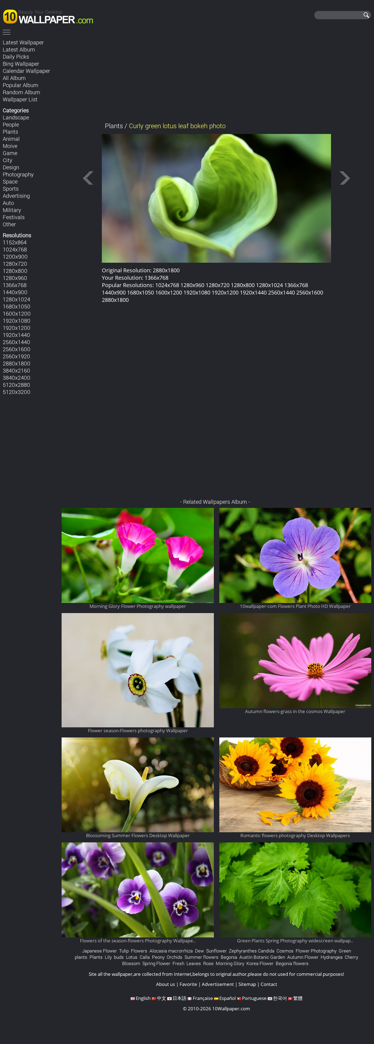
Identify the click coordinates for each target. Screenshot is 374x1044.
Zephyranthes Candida (251, 951)
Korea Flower (260, 963)
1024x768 (15, 249)
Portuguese (254, 998)
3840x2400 (16, 377)
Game (10, 152)
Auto (8, 202)
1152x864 (15, 242)
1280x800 (15, 270)
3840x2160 (16, 370)
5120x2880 (16, 384)
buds (119, 957)
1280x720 (15, 263)
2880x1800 (16, 363)
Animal (11, 138)
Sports (11, 188)
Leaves (193, 963)
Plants (10, 131)
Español (227, 998)
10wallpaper (51, 15)
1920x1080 (16, 320)
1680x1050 (16, 306)
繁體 (298, 998)
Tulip (124, 951)
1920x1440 (16, 334)
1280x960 (15, 277)
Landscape (16, 117)
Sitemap (247, 984)
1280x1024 (16, 299)
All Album (14, 77)
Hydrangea (332, 957)
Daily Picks (16, 56)
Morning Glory (230, 963)
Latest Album (19, 49)
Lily (108, 957)
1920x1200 (16, 327)
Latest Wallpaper (23, 42)
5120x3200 (16, 391)
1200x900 (15, 256)
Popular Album (20, 84)
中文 (161, 998)
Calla (145, 957)
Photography (18, 174)
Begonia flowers (292, 963)
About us (165, 984)
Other (9, 224)
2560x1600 (16, 349)
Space (10, 181)
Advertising (16, 195)
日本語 (179, 998)
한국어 (280, 998)
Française (203, 998)
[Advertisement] (217, 76)
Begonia (229, 957)
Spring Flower (156, 963)
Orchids (174, 957)
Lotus (131, 957)
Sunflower (216, 951)
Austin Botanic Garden (262, 957)
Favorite (188, 984)
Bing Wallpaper (21, 63)
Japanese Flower (99, 951)
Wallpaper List (20, 99)
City (7, 160)
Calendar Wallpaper (26, 70)
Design (11, 167)
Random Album (21, 92)
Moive (10, 145)
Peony (158, 957)
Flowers (139, 951)
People (11, 124)
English (143, 998)
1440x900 (15, 292)
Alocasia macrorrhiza (171, 951)
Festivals (14, 217)
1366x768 (15, 284)
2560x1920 (16, 356)
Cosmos (285, 951)
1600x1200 (17, 313)
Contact (269, 984)
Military (12, 209)
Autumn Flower (302, 957)
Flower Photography (316, 951)
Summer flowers (201, 957)
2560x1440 (16, 341)
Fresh (178, 963)
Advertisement (218, 984)
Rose (208, 963)
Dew (199, 951)
